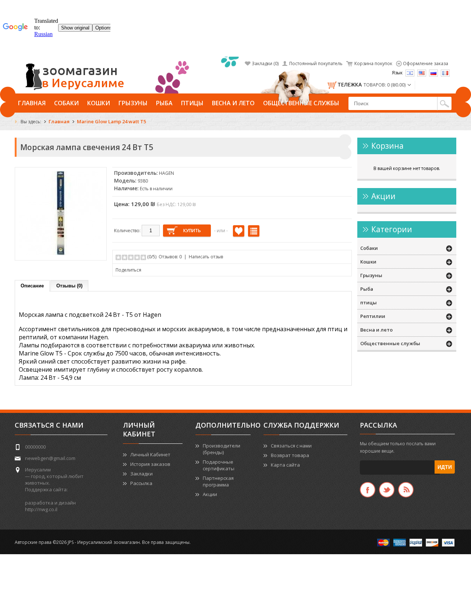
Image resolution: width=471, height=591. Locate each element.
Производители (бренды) (221, 449)
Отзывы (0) (69, 286)
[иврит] (410, 73)
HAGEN (166, 173)
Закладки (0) (265, 63)
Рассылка (141, 483)
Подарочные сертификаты (218, 465)
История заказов (150, 464)
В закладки (238, 231)
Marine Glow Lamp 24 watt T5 (111, 121)
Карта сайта (285, 464)
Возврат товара (290, 455)
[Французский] (445, 73)
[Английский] (421, 73)
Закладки (141, 473)
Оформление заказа (425, 63)
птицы (192, 103)
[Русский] (433, 73)
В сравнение (253, 231)
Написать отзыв (206, 257)
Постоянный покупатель (316, 63)
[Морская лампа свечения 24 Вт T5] (61, 253)
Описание (32, 286)
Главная (32, 103)
